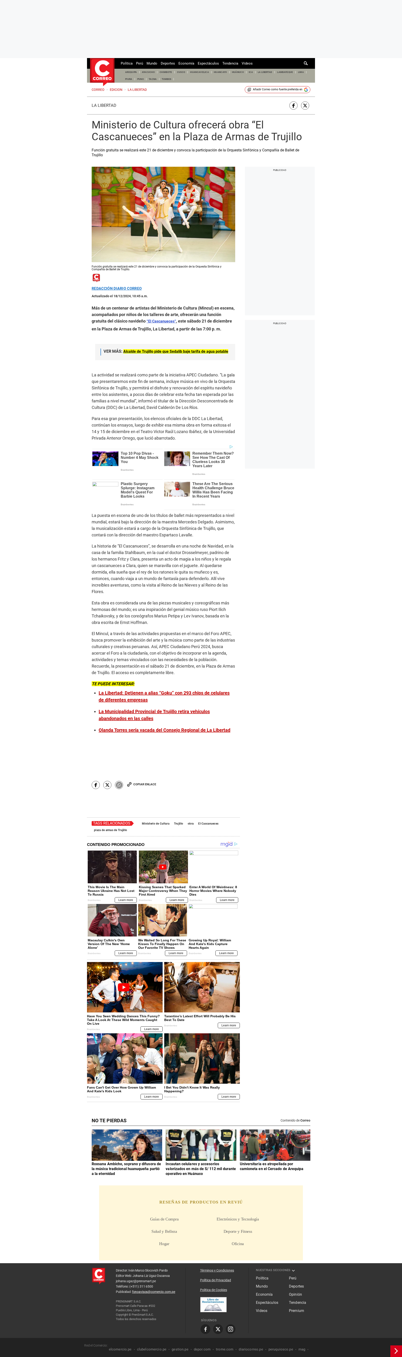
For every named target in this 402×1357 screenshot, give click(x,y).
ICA (251, 72)
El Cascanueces (208, 823)
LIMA (301, 72)
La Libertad (104, 105)
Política (127, 63)
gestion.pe (180, 1349)
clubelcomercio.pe (152, 1349)
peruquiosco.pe (280, 1349)
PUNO (140, 79)
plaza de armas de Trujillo (110, 830)
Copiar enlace (144, 784)
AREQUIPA (131, 72)
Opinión (295, 1294)
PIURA (128, 79)
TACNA (153, 79)
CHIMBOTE (166, 72)
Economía (186, 63)
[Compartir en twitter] (305, 105)
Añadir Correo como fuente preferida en (277, 89)
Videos (247, 63)
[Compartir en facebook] (293, 105)
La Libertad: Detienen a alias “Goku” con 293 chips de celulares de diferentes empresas (164, 696)
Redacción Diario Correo (117, 288)
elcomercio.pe (120, 1349)
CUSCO (181, 72)
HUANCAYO (220, 72)
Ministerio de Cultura (155, 823)
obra (191, 823)
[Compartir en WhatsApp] (119, 785)
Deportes (168, 63)
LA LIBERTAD (265, 72)
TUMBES (166, 79)
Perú (139, 63)
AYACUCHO (148, 72)
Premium (296, 1310)
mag (301, 1349)
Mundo (152, 63)
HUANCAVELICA (199, 72)
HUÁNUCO (238, 72)
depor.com (202, 1349)
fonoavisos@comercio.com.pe (153, 1292)
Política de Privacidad (215, 1280)
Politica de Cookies (213, 1290)
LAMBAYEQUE (285, 72)
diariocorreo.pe (251, 1349)
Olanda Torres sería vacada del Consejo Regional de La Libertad (164, 730)
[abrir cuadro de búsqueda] (306, 63)
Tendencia (230, 63)
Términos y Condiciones (217, 1270)
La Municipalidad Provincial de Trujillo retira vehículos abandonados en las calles (154, 715)
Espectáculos (208, 63)
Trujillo (178, 823)
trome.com (224, 1349)
